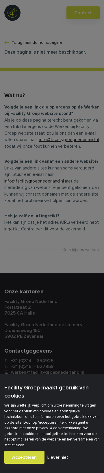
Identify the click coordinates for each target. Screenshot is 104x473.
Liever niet (57, 457)
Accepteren (24, 457)
